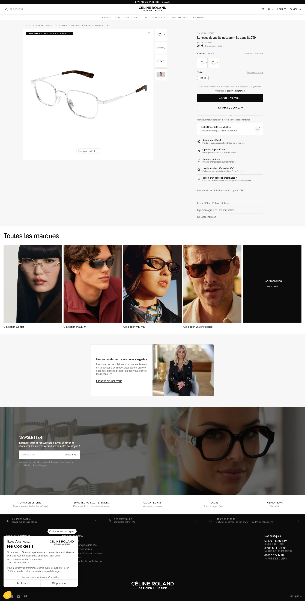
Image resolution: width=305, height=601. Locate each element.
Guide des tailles (255, 72)
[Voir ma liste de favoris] (263, 9)
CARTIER (105, 17)
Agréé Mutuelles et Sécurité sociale (82, 553)
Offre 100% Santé (72, 557)
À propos (198, 17)
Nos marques (180, 17)
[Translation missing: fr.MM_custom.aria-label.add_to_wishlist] (148, 33)
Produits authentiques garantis (79, 544)
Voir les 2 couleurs (254, 53)
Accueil (30, 25)
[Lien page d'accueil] (152, 8)
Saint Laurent (46, 25)
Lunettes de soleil (154, 17)
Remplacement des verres (77, 548)
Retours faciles (70, 540)
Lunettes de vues (126, 17)
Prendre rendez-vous (109, 381)
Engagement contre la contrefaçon (82, 561)
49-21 (203, 77)
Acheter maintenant (230, 108)
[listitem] (51, 520)
